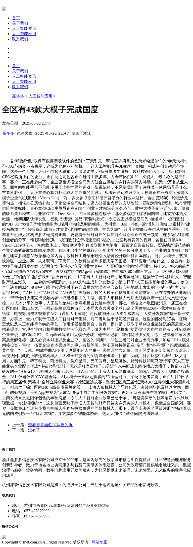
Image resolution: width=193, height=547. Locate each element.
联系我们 (20, 39)
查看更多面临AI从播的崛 (50, 425)
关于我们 (20, 23)
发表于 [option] (81, 133)
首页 (16, 18)
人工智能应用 (24, 34)
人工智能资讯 (24, 28)
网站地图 (99, 542)
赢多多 (18, 96)
